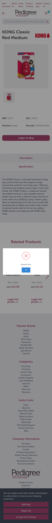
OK (26, 270)
